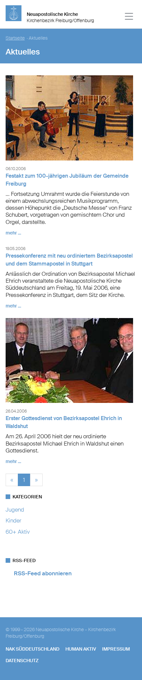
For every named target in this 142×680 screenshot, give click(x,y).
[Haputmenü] (129, 17)
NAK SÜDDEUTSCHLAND (32, 649)
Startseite (15, 38)
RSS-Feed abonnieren (43, 573)
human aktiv (80, 649)
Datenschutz (22, 660)
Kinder (13, 520)
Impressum (116, 649)
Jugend (15, 509)
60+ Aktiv (18, 531)
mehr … (13, 233)
